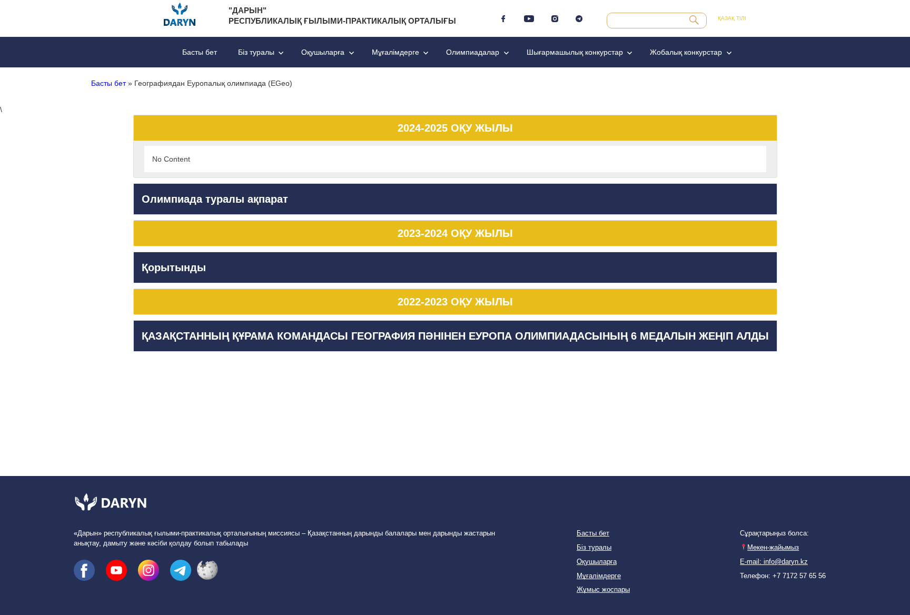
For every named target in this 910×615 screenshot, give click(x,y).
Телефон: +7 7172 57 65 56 (783, 576)
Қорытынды (174, 267)
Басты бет (199, 52)
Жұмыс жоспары (603, 589)
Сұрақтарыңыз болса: (774, 533)
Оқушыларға (322, 52)
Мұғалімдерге (395, 52)
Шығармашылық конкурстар (575, 52)
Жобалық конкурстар (686, 52)
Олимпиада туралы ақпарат (215, 199)
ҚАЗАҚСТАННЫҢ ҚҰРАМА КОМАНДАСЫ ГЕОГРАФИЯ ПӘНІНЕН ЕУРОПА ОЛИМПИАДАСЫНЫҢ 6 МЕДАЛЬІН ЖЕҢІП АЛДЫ (455, 336)
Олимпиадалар (472, 52)
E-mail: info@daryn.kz (774, 562)
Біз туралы (256, 52)
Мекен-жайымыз (773, 547)
